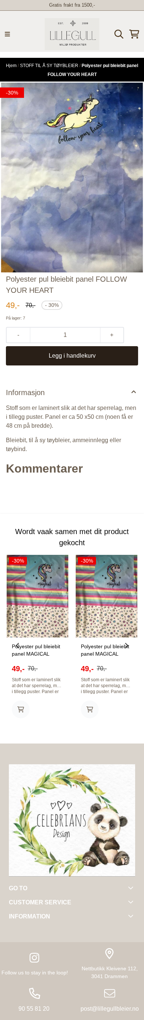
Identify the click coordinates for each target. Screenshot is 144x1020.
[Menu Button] (7, 34)
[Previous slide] (18, 646)
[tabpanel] (37, 643)
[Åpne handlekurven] (134, 34)
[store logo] (72, 34)
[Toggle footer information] (132, 888)
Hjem (12, 65)
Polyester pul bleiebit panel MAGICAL (36, 650)
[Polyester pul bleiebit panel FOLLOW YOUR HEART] (72, 177)
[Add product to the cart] (21, 709)
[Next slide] (126, 646)
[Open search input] (118, 34)
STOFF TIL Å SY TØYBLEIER (49, 65)
